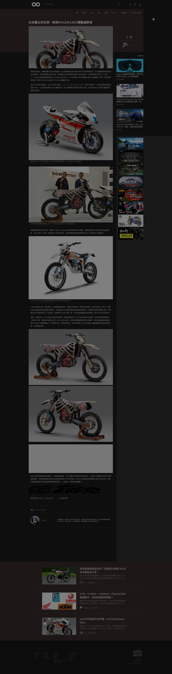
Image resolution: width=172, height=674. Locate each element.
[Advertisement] (71, 32)
